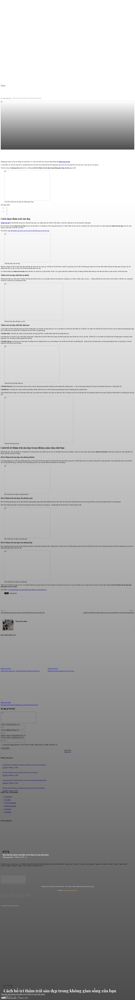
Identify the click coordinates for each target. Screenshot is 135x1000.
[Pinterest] (18, 895)
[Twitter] (28, 895)
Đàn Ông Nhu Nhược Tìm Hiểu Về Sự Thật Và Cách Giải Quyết (26, 855)
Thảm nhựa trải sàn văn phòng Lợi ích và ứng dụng (61, 671)
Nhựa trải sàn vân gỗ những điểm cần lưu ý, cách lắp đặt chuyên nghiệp (19, 705)
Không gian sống (7, 986)
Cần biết (5, 852)
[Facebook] (2, 895)
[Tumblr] (23, 895)
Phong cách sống (8, 857)
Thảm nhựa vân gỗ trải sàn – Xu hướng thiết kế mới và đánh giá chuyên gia (20, 671)
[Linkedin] (13, 895)
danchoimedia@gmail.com (71, 890)
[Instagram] (8, 895)
